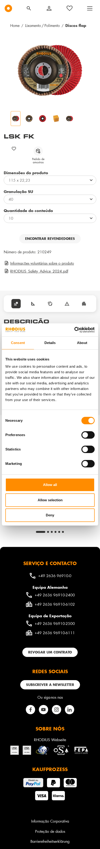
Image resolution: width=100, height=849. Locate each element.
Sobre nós (50, 729)
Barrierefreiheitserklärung (50, 841)
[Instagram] (56, 709)
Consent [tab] (18, 343)
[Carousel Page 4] (56, 532)
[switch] (88, 435)
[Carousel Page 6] (63, 532)
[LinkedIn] (69, 709)
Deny (50, 515)
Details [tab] (50, 343)
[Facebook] (30, 709)
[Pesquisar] (29, 8)
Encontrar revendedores (50, 238)
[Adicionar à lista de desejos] (14, 148)
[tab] (16, 303)
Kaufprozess (50, 769)
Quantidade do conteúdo (28, 210)
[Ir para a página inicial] (8, 8)
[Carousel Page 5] (59, 532)
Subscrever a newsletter (50, 684)
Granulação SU (18, 191)
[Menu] (89, 8)
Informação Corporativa (50, 821)
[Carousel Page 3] (52, 532)
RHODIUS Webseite (50, 739)
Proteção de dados (50, 831)
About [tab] (82, 343)
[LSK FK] (50, 70)
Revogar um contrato (50, 652)
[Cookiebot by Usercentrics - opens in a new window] (74, 330)
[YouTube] (43, 709)
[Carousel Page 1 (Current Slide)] (40, 532)
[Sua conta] (49, 8)
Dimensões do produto (26, 172)
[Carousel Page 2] (48, 532)
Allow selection (50, 500)
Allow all (50, 485)
